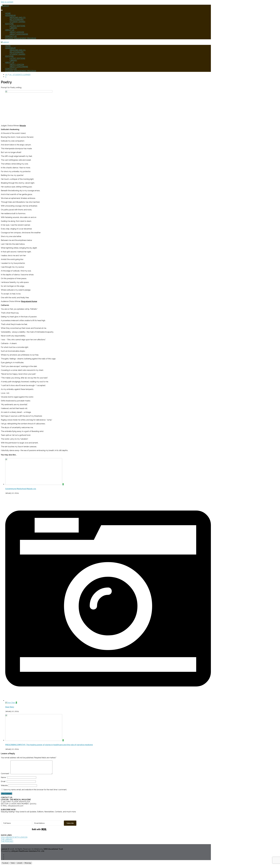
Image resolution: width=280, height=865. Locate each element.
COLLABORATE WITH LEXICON (14, 837)
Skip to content (7, 2)
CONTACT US (11, 36)
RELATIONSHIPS (17, 20)
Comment (5, 774)
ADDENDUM (10, 15)
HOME (8, 13)
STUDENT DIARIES (17, 22)
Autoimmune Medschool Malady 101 (20, 489)
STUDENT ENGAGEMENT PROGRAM (20, 38)
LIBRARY (13, 28)
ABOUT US (9, 30)
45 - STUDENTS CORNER (19, 75)
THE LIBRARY (6, 839)
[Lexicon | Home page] (5, 6)
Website (4, 785)
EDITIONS (9, 24)
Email (3, 781)
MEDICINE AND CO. (18, 17)
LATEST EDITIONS (17, 26)
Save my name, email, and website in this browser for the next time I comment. (35, 790)
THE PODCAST (7, 841)
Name (4, 777)
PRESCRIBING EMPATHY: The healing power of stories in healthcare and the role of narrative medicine (49, 745)
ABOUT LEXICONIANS (19, 34)
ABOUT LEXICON (17, 32)
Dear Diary (9, 707)
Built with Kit (39, 829)
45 (6, 75)
